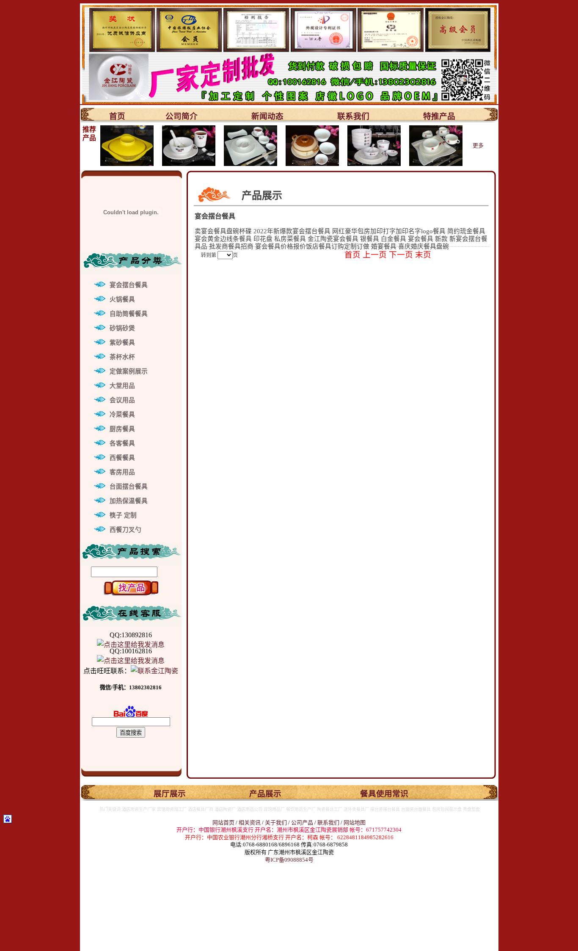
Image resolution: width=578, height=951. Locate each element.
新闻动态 (267, 116)
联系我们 (353, 116)
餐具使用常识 (384, 793)
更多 (478, 145)
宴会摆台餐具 (129, 285)
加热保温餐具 (129, 501)
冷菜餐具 (122, 414)
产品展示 (265, 793)
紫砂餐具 (122, 342)
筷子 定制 (123, 515)
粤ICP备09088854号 (289, 860)
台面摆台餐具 (129, 486)
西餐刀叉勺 (125, 529)
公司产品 (302, 822)
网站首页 (223, 822)
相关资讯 (250, 822)
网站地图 (355, 822)
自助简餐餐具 (129, 313)
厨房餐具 (122, 429)
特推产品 (439, 116)
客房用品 (122, 472)
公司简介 (181, 116)
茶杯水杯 (122, 357)
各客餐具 (122, 443)
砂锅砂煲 (122, 328)
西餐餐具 (122, 457)
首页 (117, 116)
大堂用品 (122, 385)
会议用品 (122, 400)
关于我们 (276, 822)
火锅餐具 (122, 299)
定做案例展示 (129, 371)
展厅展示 (170, 793)
